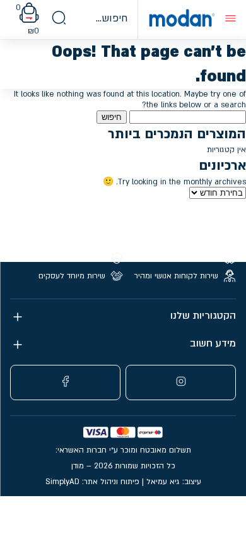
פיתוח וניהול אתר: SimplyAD (92, 482)
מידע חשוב (213, 343)
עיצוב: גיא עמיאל (173, 482)
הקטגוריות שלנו (203, 316)
